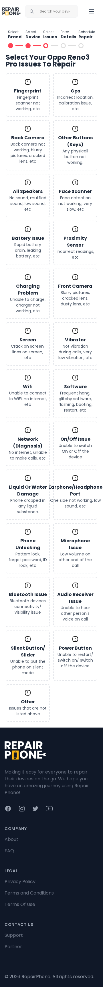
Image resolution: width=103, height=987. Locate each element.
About (11, 839)
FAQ (9, 850)
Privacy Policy (20, 881)
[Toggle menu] (91, 11)
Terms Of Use (20, 904)
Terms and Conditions (29, 893)
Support (14, 935)
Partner (13, 946)
